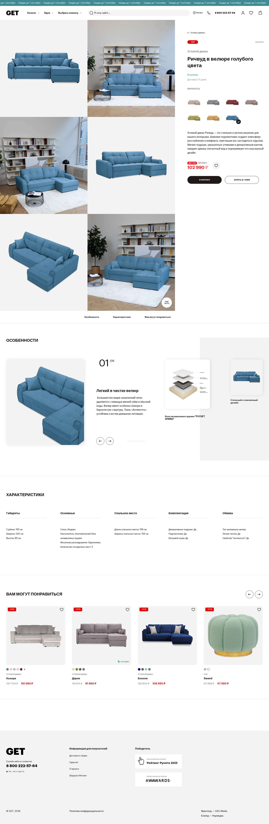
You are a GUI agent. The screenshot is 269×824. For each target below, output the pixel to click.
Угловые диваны (198, 33)
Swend (208, 678)
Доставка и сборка (78, 756)
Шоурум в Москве (78, 776)
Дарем (76, 678)
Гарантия (73, 762)
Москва (199, 13)
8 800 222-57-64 (225, 13)
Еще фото (166, 302)
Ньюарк (11, 678)
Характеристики (122, 317)
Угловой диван (13, 674)
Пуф (206, 674)
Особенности (91, 317)
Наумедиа (217, 816)
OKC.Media (221, 811)
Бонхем (143, 678)
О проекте (74, 769)
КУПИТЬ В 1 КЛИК (242, 180)
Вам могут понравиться (158, 317)
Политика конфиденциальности (86, 811)
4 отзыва (125, 661)
